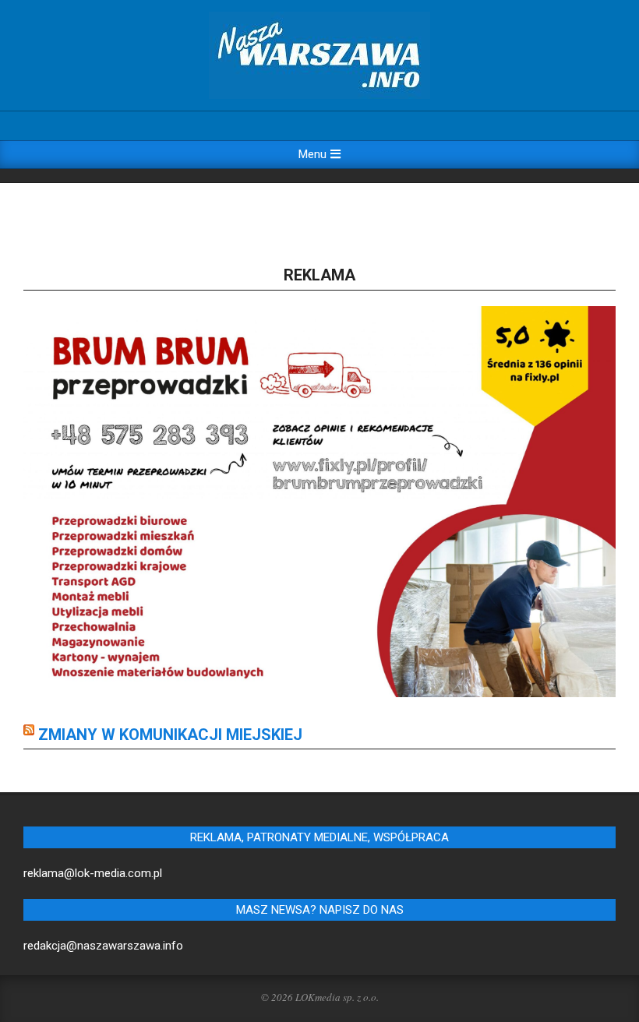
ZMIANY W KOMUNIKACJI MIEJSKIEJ (170, 734)
